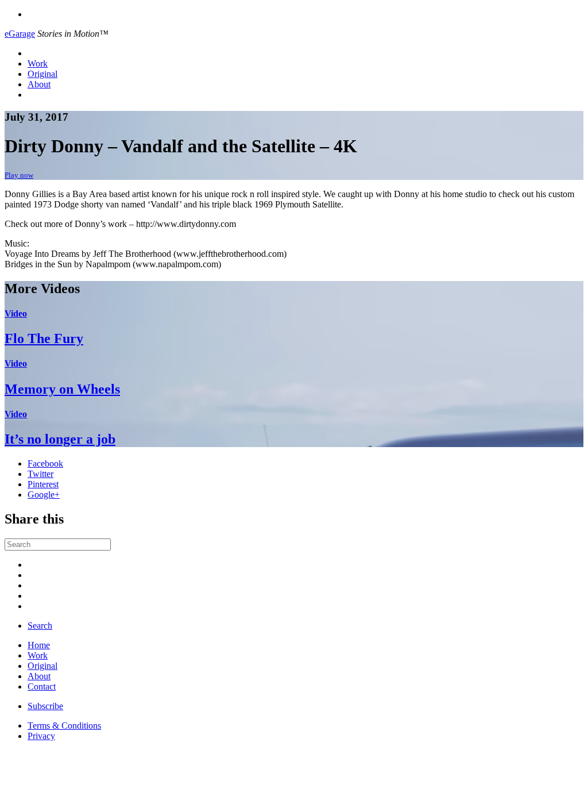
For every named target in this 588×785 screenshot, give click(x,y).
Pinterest (43, 484)
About (39, 84)
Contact (42, 686)
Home (39, 645)
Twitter (40, 474)
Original (42, 74)
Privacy (41, 736)
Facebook (45, 463)
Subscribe (45, 706)
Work (38, 63)
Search (40, 625)
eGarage (20, 34)
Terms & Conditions (64, 725)
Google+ (44, 494)
